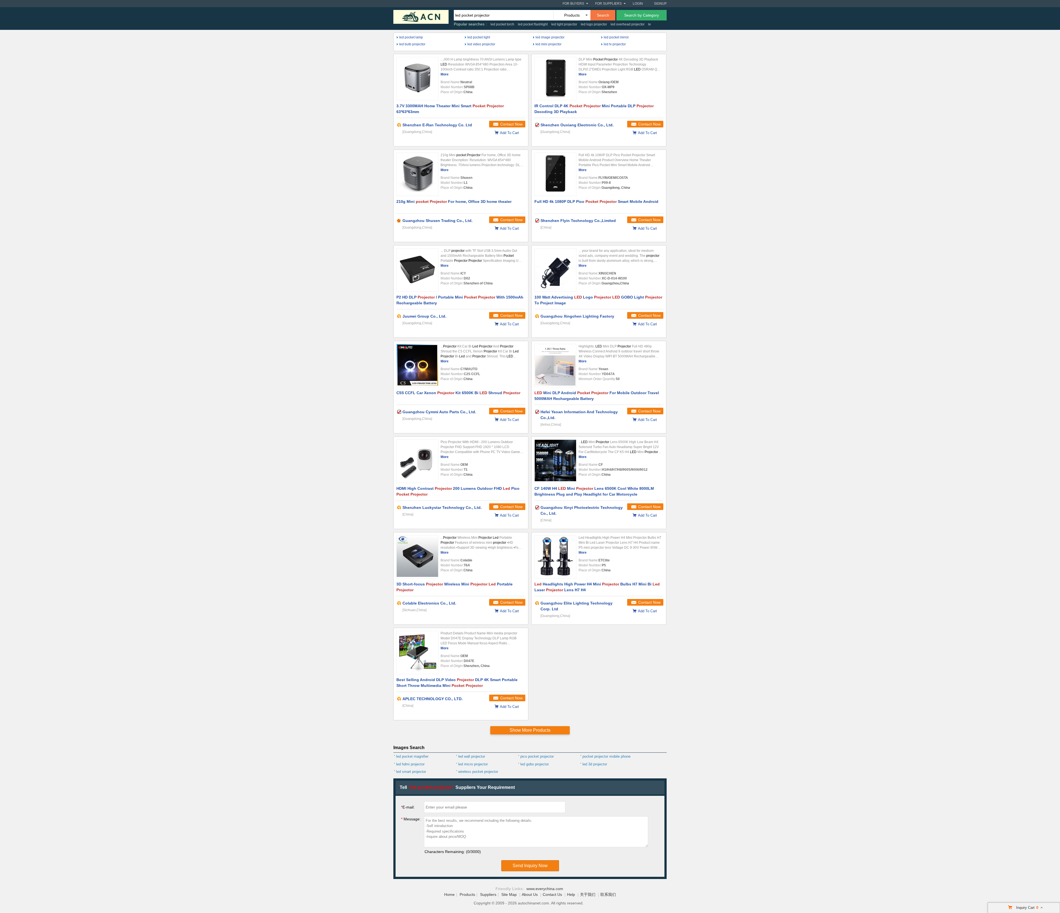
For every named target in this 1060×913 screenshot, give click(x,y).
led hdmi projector (410, 764)
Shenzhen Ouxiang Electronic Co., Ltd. (577, 125)
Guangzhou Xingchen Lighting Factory (577, 316)
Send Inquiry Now (530, 865)
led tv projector (615, 44)
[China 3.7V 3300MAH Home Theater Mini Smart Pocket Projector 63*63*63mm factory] (417, 78)
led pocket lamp (411, 37)
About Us (530, 894)
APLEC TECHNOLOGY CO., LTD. (432, 699)
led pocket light (478, 37)
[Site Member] (399, 220)
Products (467, 894)
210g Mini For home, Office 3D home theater (454, 201)
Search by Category (641, 15)
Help (571, 894)
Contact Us (552, 894)
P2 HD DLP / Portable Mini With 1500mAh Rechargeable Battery (459, 300)
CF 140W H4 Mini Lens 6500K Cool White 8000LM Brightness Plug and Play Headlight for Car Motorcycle (594, 491)
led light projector (564, 24)
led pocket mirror (616, 37)
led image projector (550, 37)
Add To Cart (509, 133)
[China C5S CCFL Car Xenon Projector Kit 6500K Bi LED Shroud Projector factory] (417, 365)
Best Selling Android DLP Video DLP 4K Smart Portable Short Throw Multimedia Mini (457, 682)
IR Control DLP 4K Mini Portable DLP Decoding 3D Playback (594, 109)
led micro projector (473, 764)
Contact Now (511, 124)
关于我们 (587, 894)
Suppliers (488, 894)
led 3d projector (594, 764)
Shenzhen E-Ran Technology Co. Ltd (437, 125)
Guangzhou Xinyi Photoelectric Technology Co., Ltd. (581, 510)
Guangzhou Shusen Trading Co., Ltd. (437, 220)
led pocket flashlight (533, 24)
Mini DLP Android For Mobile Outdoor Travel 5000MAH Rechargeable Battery (596, 396)
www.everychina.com (544, 888)
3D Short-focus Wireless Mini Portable (454, 587)
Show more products (530, 730)
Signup (660, 4)
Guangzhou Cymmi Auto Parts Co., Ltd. (439, 412)
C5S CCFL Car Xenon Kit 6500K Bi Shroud (458, 393)
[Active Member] (399, 125)
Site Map (509, 894)
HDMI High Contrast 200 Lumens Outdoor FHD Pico (458, 491)
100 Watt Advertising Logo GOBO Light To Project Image (598, 300)
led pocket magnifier (412, 756)
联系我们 (608, 894)
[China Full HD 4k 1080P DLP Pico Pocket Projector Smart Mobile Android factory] (555, 174)
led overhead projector (628, 24)
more (445, 74)
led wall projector (471, 756)
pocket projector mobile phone (606, 756)
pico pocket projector (537, 756)
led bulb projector (412, 44)
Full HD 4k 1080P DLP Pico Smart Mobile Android (596, 201)
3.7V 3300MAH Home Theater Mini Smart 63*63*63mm (450, 109)
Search (603, 15)
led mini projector (548, 44)
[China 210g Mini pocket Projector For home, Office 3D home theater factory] (417, 174)
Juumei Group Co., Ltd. (424, 316)
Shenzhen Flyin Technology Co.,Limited (578, 220)
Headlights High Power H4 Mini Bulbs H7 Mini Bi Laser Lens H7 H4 (597, 587)
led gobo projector (534, 764)
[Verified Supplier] (537, 125)
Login (638, 4)
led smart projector (411, 772)
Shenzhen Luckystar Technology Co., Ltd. (442, 507)
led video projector (481, 44)
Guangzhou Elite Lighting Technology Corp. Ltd (576, 606)
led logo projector (594, 24)
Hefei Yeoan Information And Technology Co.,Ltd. (579, 415)
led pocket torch (502, 24)
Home (449, 894)
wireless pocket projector (478, 772)
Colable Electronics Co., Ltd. (429, 603)
